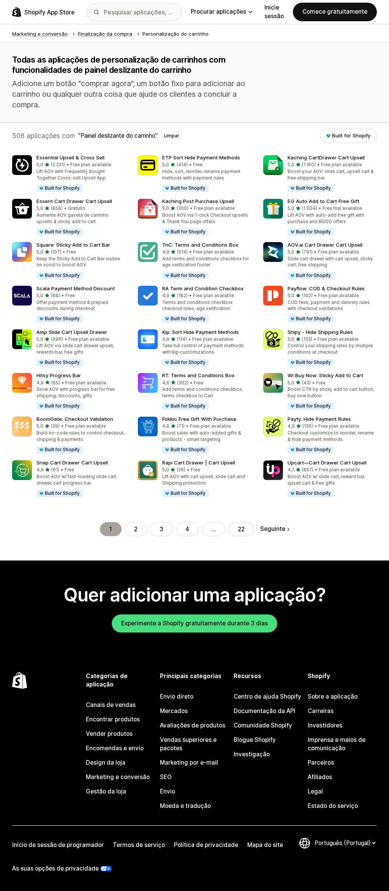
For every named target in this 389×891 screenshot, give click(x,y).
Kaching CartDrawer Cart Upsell (326, 157)
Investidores (325, 725)
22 (241, 529)
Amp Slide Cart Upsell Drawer (71, 332)
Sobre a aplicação (332, 696)
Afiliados (320, 777)
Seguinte (272, 528)
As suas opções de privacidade (55, 868)
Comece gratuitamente (334, 11)
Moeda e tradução (185, 805)
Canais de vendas (111, 704)
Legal (315, 791)
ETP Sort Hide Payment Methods (201, 157)
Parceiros (321, 762)
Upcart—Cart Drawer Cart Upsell (327, 463)
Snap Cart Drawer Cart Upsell (72, 463)
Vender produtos (109, 733)
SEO (166, 777)
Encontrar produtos (113, 719)
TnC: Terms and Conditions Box (200, 245)
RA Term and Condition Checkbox (203, 288)
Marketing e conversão (118, 777)
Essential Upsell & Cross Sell (70, 157)
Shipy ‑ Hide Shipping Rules (320, 332)
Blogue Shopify (255, 739)
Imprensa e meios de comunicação (336, 744)
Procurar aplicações (218, 11)
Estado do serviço (333, 805)
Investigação (252, 754)
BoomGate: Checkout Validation (74, 419)
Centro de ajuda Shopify (267, 696)
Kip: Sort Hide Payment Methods (200, 332)
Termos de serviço (139, 844)
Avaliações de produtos (192, 725)
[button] (69, 174)
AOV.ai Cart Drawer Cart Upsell (325, 245)
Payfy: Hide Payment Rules (319, 419)
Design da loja (105, 762)
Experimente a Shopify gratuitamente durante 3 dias (194, 623)
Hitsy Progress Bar (58, 375)
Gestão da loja (106, 791)
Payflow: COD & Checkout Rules (326, 288)
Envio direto (176, 696)
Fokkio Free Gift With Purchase (199, 419)
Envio (167, 791)
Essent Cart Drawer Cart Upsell (74, 201)
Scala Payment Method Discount (75, 288)
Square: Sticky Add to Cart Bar (73, 245)
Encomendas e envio (115, 748)
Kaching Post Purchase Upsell (198, 201)
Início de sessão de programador (58, 844)
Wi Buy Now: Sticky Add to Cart (325, 375)
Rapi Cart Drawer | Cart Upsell (198, 463)
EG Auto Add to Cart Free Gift (323, 201)
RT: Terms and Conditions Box (198, 375)
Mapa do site (265, 844)
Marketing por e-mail (189, 762)
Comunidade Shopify (263, 725)
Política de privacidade (206, 844)
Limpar (171, 136)
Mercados (174, 711)
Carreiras (321, 711)
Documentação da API (264, 711)
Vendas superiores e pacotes (188, 744)
